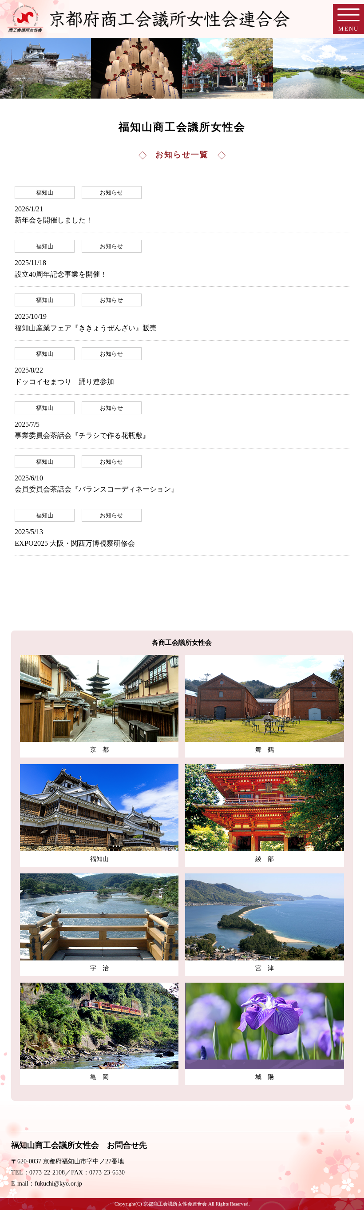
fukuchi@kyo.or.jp (58, 1183)
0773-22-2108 (47, 1172)
